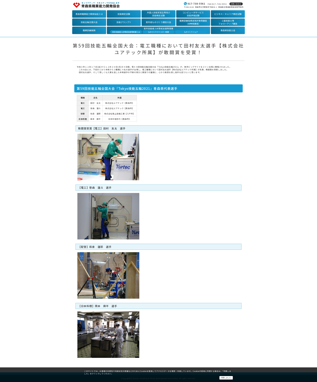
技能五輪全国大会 (89, 22)
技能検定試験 (124, 14)
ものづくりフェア (191, 32)
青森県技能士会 (228, 30)
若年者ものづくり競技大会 (158, 22)
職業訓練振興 (89, 30)
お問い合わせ (236, 4)
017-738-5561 (196, 3)
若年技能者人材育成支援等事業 (158, 28)
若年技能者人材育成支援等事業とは (126, 32)
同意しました (226, 378)
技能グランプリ (124, 22)
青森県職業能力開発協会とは (89, 14)
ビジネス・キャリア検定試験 (228, 14)
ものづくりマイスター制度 (158, 32)
